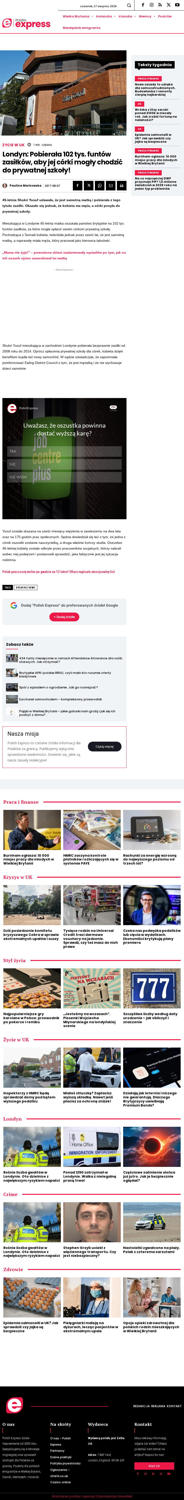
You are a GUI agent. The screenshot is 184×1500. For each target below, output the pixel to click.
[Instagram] (151, 5)
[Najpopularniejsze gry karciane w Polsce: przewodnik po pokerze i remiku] (32, 988)
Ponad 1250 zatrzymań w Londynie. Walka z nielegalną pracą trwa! (89, 1176)
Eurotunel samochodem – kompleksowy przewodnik (60, 699)
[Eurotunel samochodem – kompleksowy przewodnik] (12, 699)
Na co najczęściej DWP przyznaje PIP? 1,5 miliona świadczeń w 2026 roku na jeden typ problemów (156, 183)
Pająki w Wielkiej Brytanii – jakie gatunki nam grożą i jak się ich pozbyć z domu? (67, 713)
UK (139, 104)
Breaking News (25, 587)
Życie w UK (13, 145)
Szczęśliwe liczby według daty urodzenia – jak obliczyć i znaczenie (150, 1018)
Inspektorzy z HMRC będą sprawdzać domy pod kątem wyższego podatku (29, 1097)
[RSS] (160, 5)
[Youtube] (177, 5)
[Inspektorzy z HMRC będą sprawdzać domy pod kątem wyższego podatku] (32, 1068)
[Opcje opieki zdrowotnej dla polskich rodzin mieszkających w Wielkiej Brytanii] (152, 1297)
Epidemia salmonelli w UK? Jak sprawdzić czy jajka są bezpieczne (153, 138)
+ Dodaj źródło (64, 617)
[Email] (110, 185)
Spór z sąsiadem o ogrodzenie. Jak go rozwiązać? (58, 687)
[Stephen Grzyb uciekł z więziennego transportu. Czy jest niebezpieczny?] (92, 1222)
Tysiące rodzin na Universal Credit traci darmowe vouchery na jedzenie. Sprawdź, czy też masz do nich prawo (90, 938)
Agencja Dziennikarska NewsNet (107, 1496)
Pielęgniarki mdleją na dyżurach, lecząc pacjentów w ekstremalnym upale (90, 1327)
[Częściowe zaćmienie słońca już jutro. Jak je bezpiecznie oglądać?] (152, 1147)
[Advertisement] (64, 305)
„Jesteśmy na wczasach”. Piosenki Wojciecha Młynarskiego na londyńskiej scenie (89, 1020)
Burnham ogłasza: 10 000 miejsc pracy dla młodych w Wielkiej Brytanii (156, 159)
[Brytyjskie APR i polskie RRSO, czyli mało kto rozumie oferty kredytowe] (12, 673)
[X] (168, 5)
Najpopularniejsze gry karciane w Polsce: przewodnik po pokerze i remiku (31, 1018)
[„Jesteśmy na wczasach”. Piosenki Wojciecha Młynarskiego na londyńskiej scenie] (92, 988)
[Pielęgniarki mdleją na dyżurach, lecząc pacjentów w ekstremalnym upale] (92, 1297)
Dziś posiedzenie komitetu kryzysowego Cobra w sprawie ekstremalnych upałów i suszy (31, 934)
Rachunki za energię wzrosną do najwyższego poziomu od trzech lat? (150, 859)
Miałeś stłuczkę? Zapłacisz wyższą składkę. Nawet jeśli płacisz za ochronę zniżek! (88, 1097)
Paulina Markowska (25, 185)
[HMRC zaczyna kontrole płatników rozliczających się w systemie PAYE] (92, 830)
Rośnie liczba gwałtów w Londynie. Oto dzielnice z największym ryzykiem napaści (31, 1176)
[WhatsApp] (99, 185)
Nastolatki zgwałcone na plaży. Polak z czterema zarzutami (151, 1249)
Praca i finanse (148, 78)
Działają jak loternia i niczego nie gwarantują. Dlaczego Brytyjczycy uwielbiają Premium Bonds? (150, 1099)
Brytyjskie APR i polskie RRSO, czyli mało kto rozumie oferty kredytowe (65, 675)
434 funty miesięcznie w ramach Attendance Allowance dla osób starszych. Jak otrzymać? (70, 660)
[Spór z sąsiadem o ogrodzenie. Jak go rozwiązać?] (12, 687)
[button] (129, 5)
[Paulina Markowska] (5, 185)
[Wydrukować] (121, 185)
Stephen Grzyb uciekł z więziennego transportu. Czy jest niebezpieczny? (89, 1251)
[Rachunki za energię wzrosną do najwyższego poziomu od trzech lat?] (152, 830)
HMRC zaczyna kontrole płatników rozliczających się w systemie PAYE (90, 859)
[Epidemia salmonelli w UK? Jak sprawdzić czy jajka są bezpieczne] (32, 1297)
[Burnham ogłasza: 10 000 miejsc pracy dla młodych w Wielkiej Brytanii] (32, 830)
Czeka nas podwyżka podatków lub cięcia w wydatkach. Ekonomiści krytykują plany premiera (152, 936)
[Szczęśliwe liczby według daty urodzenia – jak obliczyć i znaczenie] (152, 988)
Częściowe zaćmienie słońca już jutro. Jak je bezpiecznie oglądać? (149, 1176)
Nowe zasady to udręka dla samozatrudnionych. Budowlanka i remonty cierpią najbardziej (155, 89)
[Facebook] (142, 5)
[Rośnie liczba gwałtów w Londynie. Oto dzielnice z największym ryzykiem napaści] (32, 1147)
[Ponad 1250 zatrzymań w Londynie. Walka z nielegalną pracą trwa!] (92, 1147)
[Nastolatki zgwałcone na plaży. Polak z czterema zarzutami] (152, 1222)
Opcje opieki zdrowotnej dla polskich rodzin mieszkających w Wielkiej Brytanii (151, 1327)
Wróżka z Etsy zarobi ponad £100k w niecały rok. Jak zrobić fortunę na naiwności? (156, 115)
